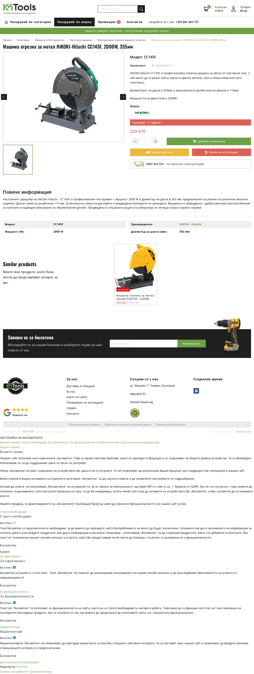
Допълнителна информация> (20, 662)
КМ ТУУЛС (29, 431)
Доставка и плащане (80, 386)
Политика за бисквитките (170, 424)
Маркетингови (110, 442)
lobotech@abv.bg (141, 402)
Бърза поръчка (162, 152)
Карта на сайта (76, 397)
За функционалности (84, 442)
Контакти (134, 22)
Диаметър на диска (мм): (149, 231)
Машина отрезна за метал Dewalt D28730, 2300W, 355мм (135, 299)
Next (123, 97)
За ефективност (58, 442)
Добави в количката (211, 141)
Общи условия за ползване (85, 424)
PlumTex (21, 667)
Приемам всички (40, 671)
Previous (4, 97)
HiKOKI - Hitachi (190, 224)
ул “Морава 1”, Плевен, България (152, 385)
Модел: (10, 224)
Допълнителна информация (139, 442)
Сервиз (71, 408)
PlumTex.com (243, 431)
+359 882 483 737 (187, 22)
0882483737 (138, 394)
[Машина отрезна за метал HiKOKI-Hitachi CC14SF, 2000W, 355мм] (63, 97)
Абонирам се (191, 343)
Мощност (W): (14, 231)
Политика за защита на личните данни (128, 424)
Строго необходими (33, 442)
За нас (70, 391)
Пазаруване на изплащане (84, 402)
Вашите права (10, 442)
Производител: (142, 224)
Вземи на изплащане (223, 152)
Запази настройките (14, 671)
